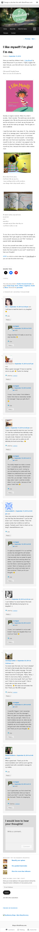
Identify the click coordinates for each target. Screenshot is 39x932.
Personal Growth (26, 284)
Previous (27, 39)
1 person (14, 375)
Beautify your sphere (18, 860)
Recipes (5, 33)
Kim (6, 307)
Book (16, 286)
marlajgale (16, 326)
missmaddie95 (9, 511)
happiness (27, 286)
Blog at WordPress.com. (19, 925)
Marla (6, 287)
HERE (5, 256)
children (21, 286)
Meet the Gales (22, 29)
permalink (20, 287)
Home (5, 29)
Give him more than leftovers (21, 871)
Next (34, 39)
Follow (7, 892)
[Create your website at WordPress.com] (19, 2)
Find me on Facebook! (10, 908)
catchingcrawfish (10, 661)
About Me (12, 29)
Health (19, 284)
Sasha (7, 428)
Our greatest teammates (19, 866)
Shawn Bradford (10, 755)
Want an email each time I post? (14, 878)
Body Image (10, 286)
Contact (13, 33)
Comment (26, 846)
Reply (8, 319)
